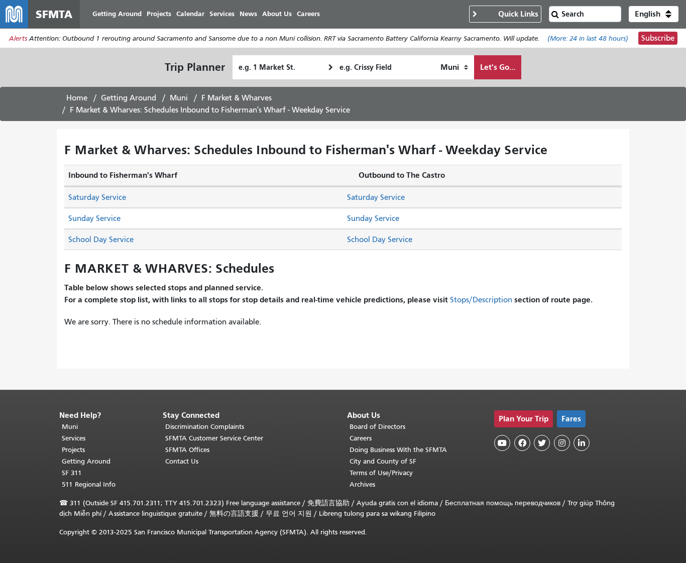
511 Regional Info (89, 484)
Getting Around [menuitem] (117, 14)
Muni (179, 97)
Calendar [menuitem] (190, 14)
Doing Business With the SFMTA (398, 449)
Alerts (18, 38)
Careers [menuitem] (308, 14)
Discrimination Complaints (204, 426)
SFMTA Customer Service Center (214, 438)
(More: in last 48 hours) (587, 38)
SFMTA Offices (187, 449)
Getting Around (128, 97)
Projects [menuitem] (159, 14)
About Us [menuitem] (277, 14)
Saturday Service (97, 197)
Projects (73, 449)
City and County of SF (383, 461)
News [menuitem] (248, 14)
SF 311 (72, 473)
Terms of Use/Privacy (381, 473)
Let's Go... (497, 67)
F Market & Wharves (236, 97)
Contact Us (181, 461)
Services (73, 438)
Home (76, 97)
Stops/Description (481, 299)
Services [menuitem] (222, 14)
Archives (362, 484)
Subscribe (657, 38)
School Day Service (101, 239)
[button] (653, 14)
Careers (361, 438)
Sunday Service (94, 218)
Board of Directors (377, 426)
